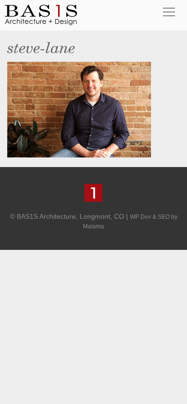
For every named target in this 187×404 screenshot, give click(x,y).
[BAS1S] (41, 15)
